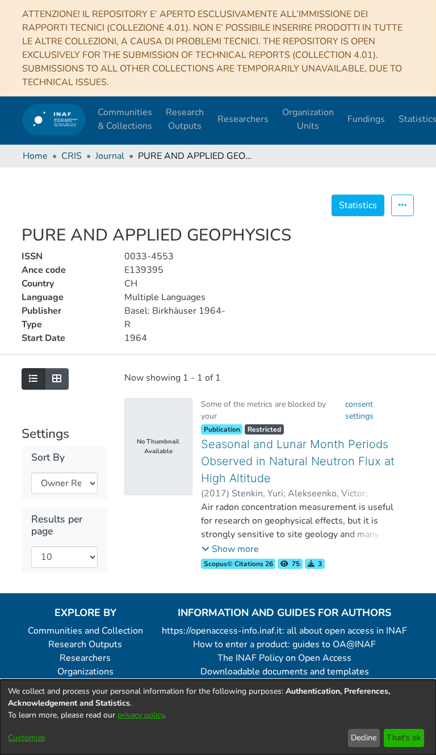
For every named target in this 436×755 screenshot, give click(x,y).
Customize (26, 737)
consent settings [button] (359, 410)
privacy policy (141, 715)
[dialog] (218, 717)
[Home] (54, 119)
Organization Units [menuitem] (308, 119)
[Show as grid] (57, 379)
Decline (363, 737)
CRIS (71, 156)
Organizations (85, 671)
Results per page (56, 525)
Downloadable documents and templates (284, 671)
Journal (109, 156)
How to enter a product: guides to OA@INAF (284, 644)
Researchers (85, 658)
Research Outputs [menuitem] (185, 119)
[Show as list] (33, 379)
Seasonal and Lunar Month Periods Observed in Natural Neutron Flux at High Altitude (298, 461)
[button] (230, 549)
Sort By (48, 457)
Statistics (358, 205)
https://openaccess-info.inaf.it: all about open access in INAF (284, 631)
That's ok (404, 737)
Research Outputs (85, 644)
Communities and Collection (85, 631)
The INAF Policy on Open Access (284, 658)
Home (35, 156)
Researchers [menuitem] (243, 119)
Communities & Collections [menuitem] (125, 119)
